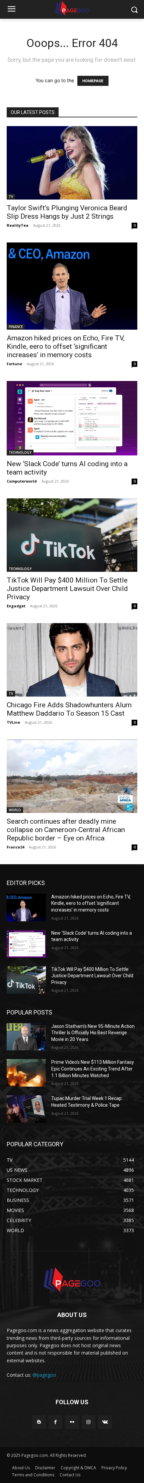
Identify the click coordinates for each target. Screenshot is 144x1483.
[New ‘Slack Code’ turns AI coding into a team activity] (72, 418)
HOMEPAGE (92, 80)
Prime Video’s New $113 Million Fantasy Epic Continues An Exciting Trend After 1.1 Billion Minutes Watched (92, 1068)
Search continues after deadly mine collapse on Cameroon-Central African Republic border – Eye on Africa (66, 829)
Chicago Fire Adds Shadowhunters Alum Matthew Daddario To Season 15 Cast (69, 709)
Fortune (14, 363)
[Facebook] (55, 1422)
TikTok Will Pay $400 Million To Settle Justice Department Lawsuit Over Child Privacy (67, 588)
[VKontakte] (105, 1422)
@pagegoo (44, 1375)
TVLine (13, 722)
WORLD (15, 810)
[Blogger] (39, 1422)
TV (11, 196)
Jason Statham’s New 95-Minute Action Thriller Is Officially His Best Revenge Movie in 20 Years (93, 1033)
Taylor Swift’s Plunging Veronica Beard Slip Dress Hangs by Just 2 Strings (67, 212)
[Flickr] (71, 1422)
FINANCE (16, 326)
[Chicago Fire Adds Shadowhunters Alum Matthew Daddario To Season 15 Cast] (72, 660)
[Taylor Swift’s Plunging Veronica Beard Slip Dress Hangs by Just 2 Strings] (72, 163)
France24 (15, 846)
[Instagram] (88, 1422)
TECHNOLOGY (20, 452)
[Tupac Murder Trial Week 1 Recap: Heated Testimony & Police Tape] (26, 1109)
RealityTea (17, 225)
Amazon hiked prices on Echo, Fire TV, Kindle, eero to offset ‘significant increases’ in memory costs (66, 346)
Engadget (16, 605)
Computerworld (22, 481)
